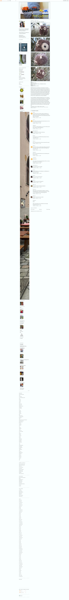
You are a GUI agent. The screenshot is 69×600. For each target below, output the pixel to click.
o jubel (20, 400)
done (19, 395)
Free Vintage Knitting (22, 483)
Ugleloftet (21, 315)
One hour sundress (21, 469)
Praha (19, 83)
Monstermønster (35, 130)
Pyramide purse (21, 470)
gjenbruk (20, 455)
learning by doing (21, 420)
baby (19, 398)
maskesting (20, 446)
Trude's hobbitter (22, 382)
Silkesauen (21, 353)
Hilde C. (34, 184)
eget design (20, 403)
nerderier (20, 413)
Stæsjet (20, 399)
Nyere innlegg (32, 209)
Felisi (33, 135)
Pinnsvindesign (21, 495)
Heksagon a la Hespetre (22, 77)
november (20, 502)
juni (19, 508)
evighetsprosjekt (21, 416)
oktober (20, 503)
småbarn (20, 411)
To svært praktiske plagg (22, 78)
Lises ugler (20, 468)
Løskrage (20, 75)
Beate (33, 175)
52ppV (20, 437)
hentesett (20, 456)
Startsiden (40, 209)
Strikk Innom (20, 496)
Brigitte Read (44, 97)
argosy (20, 427)
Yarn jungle (21, 344)
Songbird (20, 472)
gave (19, 432)
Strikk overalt (20, 415)
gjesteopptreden (21, 445)
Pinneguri (21, 324)
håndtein (20, 448)
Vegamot (20, 69)
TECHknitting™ (22, 88)
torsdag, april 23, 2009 (37, 167)
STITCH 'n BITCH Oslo (23, 346)
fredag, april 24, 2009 (37, 193)
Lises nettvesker (21, 467)
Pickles (21, 330)
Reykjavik (20, 84)
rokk (19, 444)
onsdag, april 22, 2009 (37, 117)
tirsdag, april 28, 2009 (37, 205)
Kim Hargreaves (21, 479)
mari (33, 119)
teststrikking (20, 447)
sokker (20, 401)
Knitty (20, 478)
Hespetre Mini (21, 421)
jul (19, 426)
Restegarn (20, 417)
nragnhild (34, 157)
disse (45, 98)
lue (19, 409)
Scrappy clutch (21, 471)
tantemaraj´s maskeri (23, 365)
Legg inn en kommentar (34, 207)
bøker (19, 402)
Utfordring (20, 407)
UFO (19, 418)
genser (20, 454)
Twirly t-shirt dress (21, 473)
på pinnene (20, 396)
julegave (20, 433)
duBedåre (21, 371)
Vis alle (28, 390)
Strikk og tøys (22, 105)
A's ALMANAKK (22, 348)
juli (19, 507)
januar (20, 501)
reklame (20, 434)
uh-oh (20, 436)
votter (20, 429)
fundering (20, 453)
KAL (19, 414)
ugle (19, 450)
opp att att (20, 430)
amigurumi (20, 438)
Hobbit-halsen (21, 79)
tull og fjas (20, 408)
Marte (33, 145)
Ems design (20, 490)
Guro (33, 169)
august (20, 506)
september (20, 524)
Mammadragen (35, 165)
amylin (21, 309)
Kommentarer (22, 592)
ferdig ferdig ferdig (21, 394)
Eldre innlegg (48, 209)
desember (20, 521)
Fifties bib (20, 466)
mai (19, 515)
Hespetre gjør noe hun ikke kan (23, 419)
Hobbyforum (20, 480)
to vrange (21, 338)
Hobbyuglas (21, 301)
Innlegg (21, 590)
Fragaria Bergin (22, 320)
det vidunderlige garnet (22, 397)
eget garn (20, 451)
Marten (34, 195)
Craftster (20, 484)
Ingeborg (34, 189)
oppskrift (20, 428)
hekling (20, 412)
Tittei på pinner (22, 388)
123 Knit (20, 489)
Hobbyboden (20, 481)
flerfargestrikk (21, 452)
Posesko (20, 76)
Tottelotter (20, 73)
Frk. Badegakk (22, 322)
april (19, 530)
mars (19, 518)
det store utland (21, 431)
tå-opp (20, 410)
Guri (33, 112)
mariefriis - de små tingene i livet (24, 359)
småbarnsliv (20, 449)
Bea (20, 332)
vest (19, 443)
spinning (20, 435)
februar (20, 500)
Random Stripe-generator (22, 477)
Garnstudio (20, 482)
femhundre (21, 111)
